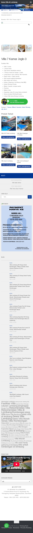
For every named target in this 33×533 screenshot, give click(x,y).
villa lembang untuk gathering (23, 436)
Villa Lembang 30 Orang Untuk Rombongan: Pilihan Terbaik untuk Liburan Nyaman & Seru (19, 266)
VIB (7, 15)
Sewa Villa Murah (21, 418)
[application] (16, 464)
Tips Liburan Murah (14, 423)
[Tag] (28, 259)
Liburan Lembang (9, 406)
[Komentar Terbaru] (20, 259)
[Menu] (31, 2)
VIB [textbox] (16, 481)
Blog (11, 262)
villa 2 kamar (25, 423)
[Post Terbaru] (5, 259)
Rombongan (18, 412)
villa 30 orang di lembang (14, 425)
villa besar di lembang (11, 427)
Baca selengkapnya (8, 137)
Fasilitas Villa (8, 403)
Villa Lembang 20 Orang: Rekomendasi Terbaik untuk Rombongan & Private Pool (21, 338)
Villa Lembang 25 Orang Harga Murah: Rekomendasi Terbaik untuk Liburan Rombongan (20, 286)
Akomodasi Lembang (8, 401)
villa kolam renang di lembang (16, 435)
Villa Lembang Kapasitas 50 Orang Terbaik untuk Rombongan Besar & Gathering (19, 318)
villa (20, 423)
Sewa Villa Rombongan (14, 420)
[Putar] (3, 471)
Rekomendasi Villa (19, 407)
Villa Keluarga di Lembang (12, 433)
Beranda (3, 19)
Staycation (5, 423)
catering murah (18, 401)
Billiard (9, 13)
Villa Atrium (25, 425)
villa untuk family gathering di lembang (14, 444)
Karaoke (15, 13)
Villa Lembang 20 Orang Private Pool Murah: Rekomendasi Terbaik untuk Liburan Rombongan (20, 297)
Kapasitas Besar (20, 404)
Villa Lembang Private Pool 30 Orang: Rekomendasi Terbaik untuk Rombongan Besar (20, 307)
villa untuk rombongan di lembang (14, 445)
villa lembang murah (12, 436)
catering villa (26, 401)
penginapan (23, 406)
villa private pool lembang (16, 441)
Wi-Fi (10, 15)
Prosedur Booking (26, 527)
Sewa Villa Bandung (13, 414)
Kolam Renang (26, 107)
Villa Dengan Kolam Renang (21, 429)
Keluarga (26, 404)
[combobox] (16, 481)
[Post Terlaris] (12, 259)
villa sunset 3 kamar (10, 442)
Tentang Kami (24, 526)
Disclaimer (16, 527)
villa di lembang (16, 430)
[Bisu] (26, 471)
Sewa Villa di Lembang (9, 2)
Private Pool (5, 408)
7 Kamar (3, 13)
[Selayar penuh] (29, 471)
